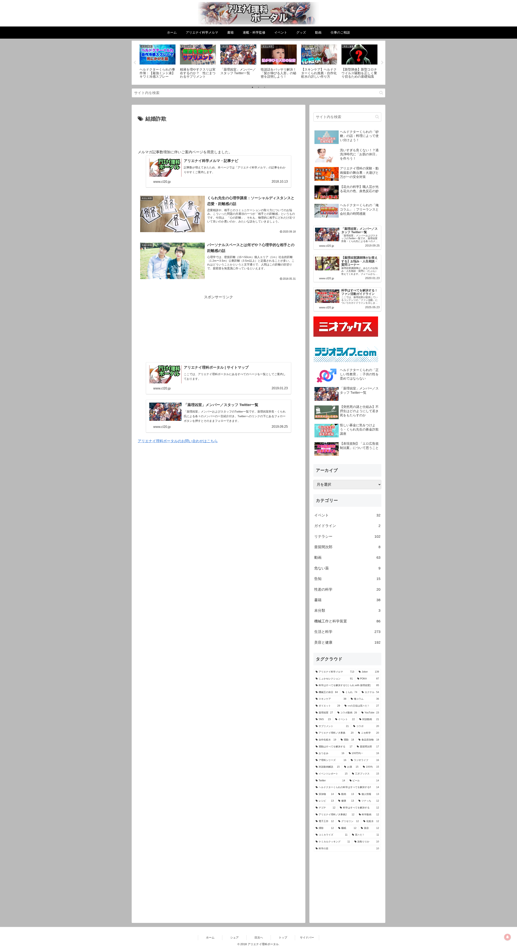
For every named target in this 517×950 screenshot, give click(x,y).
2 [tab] (258, 87)
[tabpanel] (158, 62)
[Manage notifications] (507, 937)
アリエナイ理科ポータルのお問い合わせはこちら (178, 441)
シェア (234, 937)
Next (382, 63)
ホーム (210, 937)
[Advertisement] (218, 134)
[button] (381, 92)
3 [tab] (265, 87)
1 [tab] (252, 87)
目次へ (258, 937)
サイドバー (307, 937)
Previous (135, 63)
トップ (283, 937)
